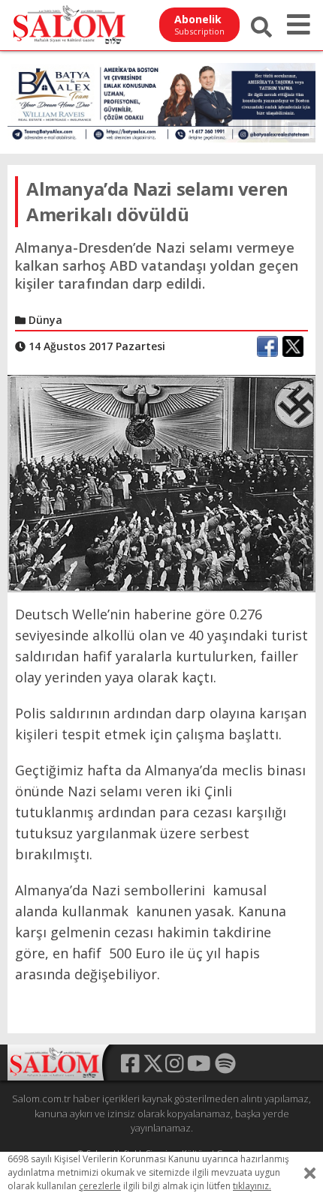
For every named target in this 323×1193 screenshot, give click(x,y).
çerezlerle (100, 1186)
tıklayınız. (252, 1186)
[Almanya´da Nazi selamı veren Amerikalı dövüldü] (161, 482)
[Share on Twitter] (292, 346)
